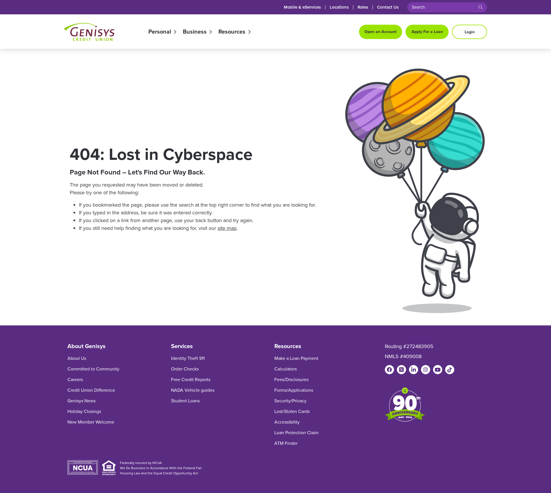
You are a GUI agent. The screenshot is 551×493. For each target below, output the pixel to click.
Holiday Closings (84, 411)
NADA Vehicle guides (192, 390)
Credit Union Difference (91, 390)
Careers (75, 379)
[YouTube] (437, 369)
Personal (159, 32)
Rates (363, 7)
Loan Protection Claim (296, 432)
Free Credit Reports (190, 379)
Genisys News (81, 400)
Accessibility (287, 422)
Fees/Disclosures (291, 379)
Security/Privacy (290, 400)
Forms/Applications (293, 390)
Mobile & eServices (302, 7)
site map (227, 228)
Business (195, 32)
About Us (76, 358)
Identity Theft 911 (188, 358)
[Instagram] (425, 369)
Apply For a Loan (427, 32)
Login (470, 32)
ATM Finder (286, 443)
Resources (231, 32)
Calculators (285, 369)
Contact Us (388, 7)
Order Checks (185, 369)
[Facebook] (389, 369)
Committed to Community (93, 369)
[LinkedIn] (413, 369)
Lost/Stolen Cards (292, 411)
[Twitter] (401, 369)
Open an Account (380, 32)
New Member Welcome (90, 422)
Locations (339, 7)
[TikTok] (449, 369)
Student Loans (185, 400)
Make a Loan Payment (296, 358)
